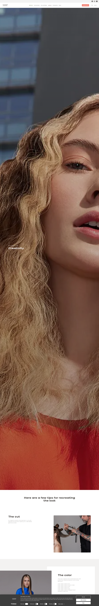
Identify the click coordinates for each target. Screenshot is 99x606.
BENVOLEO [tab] (31, 5)
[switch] (36, 604)
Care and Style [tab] (36, 5)
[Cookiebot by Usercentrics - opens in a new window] (13, 604)
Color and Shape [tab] (44, 5)
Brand (60, 5)
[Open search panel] (91, 5)
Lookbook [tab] (50, 5)
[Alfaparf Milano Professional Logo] (5, 5)
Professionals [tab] (55, 5)
